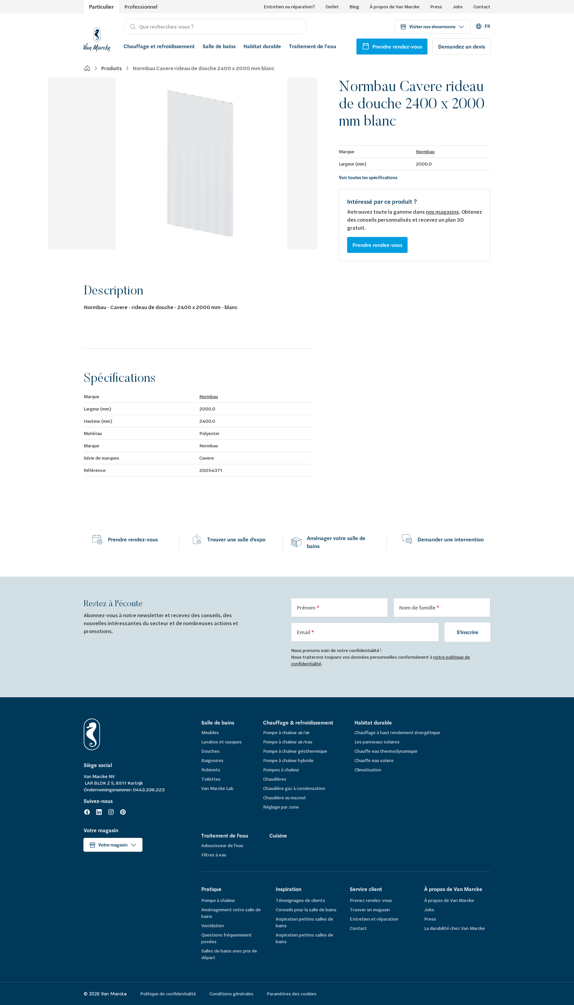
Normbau (425, 151)
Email (304, 631)
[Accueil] (87, 68)
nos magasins (442, 211)
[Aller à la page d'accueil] (97, 38)
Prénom (307, 607)
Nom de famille (417, 607)
